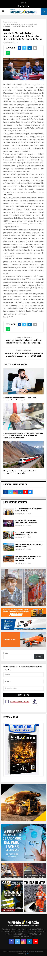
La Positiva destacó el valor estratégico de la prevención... (26, 521)
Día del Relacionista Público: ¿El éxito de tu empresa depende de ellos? (20, 398)
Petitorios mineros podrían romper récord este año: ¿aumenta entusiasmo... (28, 558)
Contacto (23, 3)
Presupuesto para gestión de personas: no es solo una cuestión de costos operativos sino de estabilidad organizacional (23, 435)
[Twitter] (17, 941)
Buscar (5, 653)
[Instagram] (23, 941)
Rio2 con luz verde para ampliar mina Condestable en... (28, 545)
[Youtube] (35, 941)
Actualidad (7, 30)
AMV (27, 954)
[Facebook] (11, 941)
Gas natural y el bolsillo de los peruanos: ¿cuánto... (26, 533)
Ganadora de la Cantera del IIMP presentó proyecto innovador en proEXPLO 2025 (23, 355)
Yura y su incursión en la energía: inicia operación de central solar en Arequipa (23, 341)
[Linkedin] (29, 941)
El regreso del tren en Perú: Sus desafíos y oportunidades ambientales (20, 472)
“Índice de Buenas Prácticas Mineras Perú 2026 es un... (28, 509)
